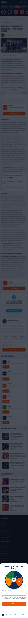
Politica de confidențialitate (7, 611)
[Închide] (25, 566)
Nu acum (14, 607)
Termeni (14, 611)
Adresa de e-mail (6, 590)
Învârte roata (14, 604)
